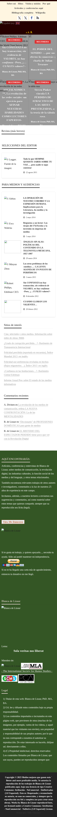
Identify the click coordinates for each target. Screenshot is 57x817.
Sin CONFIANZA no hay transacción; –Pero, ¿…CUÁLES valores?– (14, 57)
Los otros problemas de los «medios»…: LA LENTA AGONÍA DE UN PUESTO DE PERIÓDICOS (37, 268)
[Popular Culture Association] (26, 678)
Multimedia (14, 40)
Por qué (46, 3)
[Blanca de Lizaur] (11, 530)
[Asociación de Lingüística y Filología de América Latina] (11, 666)
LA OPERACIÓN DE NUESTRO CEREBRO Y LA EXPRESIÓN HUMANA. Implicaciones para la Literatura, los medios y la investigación (36, 205)
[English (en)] (18, 23)
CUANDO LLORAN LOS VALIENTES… (35, 303)
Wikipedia (40, 12)
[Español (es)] (7, 23)
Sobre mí (11, 3)
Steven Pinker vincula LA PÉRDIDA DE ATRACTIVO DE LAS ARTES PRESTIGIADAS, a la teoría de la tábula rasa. (43, 103)
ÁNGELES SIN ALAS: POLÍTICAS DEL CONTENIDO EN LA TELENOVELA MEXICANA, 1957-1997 (36, 248)
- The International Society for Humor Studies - (27, 671)
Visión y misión (32, 3)
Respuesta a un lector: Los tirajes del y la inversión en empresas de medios (35, 227)
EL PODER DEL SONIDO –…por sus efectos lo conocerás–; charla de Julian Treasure (42, 57)
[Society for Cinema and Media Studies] (9, 678)
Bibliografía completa (22, 12)
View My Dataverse (13, 522)
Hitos (20, 3)
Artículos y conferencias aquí (28, 8)
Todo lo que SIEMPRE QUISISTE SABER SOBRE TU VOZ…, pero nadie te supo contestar (37, 163)
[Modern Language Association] (32, 666)
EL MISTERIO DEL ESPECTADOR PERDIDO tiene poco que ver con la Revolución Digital (27, 435)
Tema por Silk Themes (28, 812)
